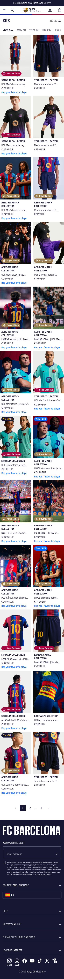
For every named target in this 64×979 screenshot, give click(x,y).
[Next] (49, 808)
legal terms (14, 865)
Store (9, 965)
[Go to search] (12, 10)
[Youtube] (32, 961)
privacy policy (29, 865)
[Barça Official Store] (31, 10)
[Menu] (4, 10)
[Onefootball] (54, 961)
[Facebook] (24, 961)
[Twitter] (47, 961)
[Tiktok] (39, 961)
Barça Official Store (36, 971)
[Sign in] (50, 10)
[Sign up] (56, 853)
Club (17, 965)
